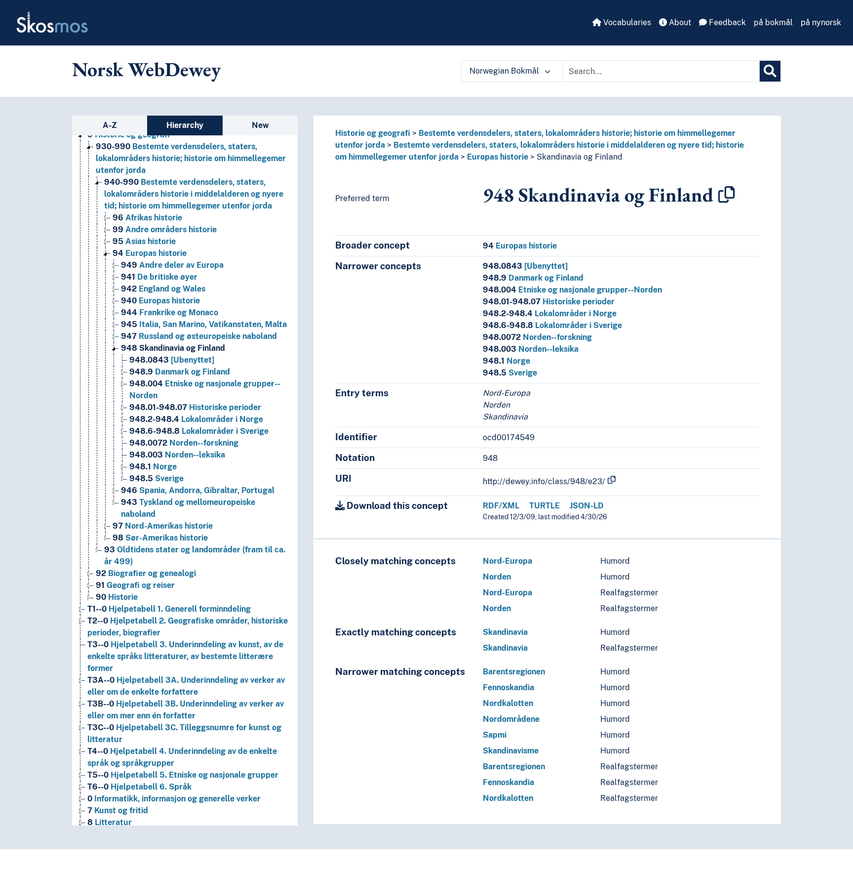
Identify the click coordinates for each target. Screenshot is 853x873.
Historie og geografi (372, 133)
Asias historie (144, 241)
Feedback (726, 22)
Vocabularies (626, 22)
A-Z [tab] (110, 125)
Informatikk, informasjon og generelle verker (174, 798)
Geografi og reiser (135, 585)
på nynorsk (821, 22)
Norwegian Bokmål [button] (505, 71)
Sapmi (494, 735)
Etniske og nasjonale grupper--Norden (572, 289)
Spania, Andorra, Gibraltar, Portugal (197, 490)
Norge (153, 466)
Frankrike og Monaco (169, 312)
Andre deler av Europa (172, 265)
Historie (117, 597)
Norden (497, 577)
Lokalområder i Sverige (199, 431)
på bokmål (773, 22)
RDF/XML (501, 505)
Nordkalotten (508, 703)
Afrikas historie (147, 217)
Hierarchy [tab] (184, 125)
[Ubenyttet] (171, 360)
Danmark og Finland (179, 371)
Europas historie (150, 253)
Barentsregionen (514, 671)
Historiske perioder (195, 407)
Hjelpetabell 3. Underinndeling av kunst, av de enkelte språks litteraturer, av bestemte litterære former (185, 656)
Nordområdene (511, 719)
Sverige (156, 478)
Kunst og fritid (117, 810)
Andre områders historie (165, 229)
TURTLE (544, 505)
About (679, 22)
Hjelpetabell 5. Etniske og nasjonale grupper (182, 775)
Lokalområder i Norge (196, 419)
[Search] (770, 71)
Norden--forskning (183, 443)
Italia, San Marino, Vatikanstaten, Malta (204, 324)
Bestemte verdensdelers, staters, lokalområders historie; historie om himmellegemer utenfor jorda (191, 158)
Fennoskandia (508, 687)
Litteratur (109, 822)
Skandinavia (505, 632)
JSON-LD (587, 505)
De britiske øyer (159, 277)
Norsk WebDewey (146, 69)
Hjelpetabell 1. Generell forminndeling (169, 609)
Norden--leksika (177, 454)
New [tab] (260, 125)
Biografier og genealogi (146, 573)
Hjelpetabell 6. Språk (139, 786)
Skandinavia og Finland (173, 348)
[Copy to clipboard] (726, 194)
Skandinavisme (511, 750)
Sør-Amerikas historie (160, 537)
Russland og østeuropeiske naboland (199, 336)
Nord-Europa (507, 561)
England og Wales (163, 288)
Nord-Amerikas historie (163, 526)
